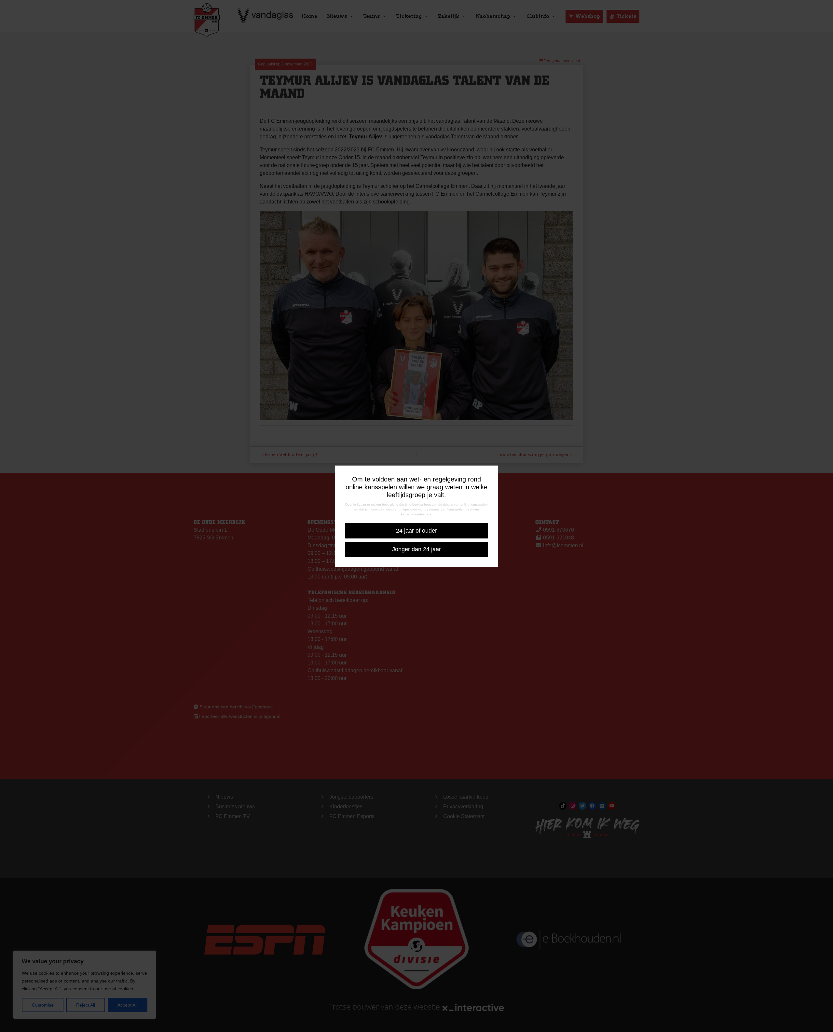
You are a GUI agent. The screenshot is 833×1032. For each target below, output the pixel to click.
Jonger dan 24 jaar (416, 549)
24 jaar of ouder (416, 530)
